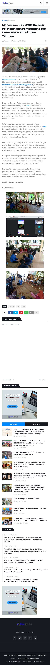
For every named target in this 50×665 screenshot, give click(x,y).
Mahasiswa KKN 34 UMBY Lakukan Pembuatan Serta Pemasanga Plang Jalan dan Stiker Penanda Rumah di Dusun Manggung (29, 488)
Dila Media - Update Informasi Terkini (32, 655)
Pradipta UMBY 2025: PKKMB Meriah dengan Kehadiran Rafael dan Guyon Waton (21, 580)
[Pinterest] (21, 312)
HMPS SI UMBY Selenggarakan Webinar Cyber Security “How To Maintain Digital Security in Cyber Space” (30, 476)
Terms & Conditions (13, 661)
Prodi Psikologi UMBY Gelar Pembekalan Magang (30, 510)
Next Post (43, 380)
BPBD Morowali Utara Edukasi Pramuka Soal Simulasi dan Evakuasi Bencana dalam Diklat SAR (29, 464)
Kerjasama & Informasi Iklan (28, 658)
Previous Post (8, 380)
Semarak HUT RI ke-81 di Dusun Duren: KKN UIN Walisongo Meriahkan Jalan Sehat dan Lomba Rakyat (29, 443)
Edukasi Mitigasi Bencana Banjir (26, 499)
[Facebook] (10, 312)
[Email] (31, 312)
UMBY (28, 105)
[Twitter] (15, 312)
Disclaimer (27, 661)
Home (4, 21)
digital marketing (9, 79)
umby (23, 306)
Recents (36, 424)
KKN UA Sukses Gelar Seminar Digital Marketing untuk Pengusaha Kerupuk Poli (30, 519)
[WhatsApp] (26, 312)
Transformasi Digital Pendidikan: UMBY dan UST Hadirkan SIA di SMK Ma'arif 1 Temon (23, 562)
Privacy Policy (39, 661)
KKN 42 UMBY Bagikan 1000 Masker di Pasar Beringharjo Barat (28, 453)
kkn (18, 306)
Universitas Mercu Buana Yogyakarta (17, 84)
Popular (13, 424)
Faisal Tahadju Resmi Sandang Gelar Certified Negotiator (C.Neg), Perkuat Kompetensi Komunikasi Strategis (29, 431)
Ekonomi (11, 21)
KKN (44, 126)
